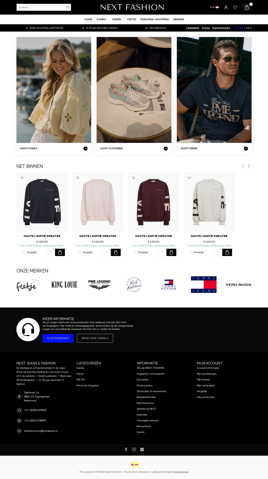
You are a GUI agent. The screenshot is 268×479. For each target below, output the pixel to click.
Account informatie (208, 368)
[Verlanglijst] (235, 7)
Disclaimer (143, 379)
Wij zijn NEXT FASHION (150, 368)
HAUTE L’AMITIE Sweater (42, 236)
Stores (206, 28)
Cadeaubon (192, 28)
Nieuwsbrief (144, 426)
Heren (116, 19)
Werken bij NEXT (147, 409)
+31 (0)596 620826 (35, 410)
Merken (178, 19)
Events (141, 432)
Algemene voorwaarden (151, 374)
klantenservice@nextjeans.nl (41, 431)
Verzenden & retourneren (151, 391)
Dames (101, 19)
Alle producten (205, 397)
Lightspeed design (161, 471)
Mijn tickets (203, 379)
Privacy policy (144, 385)
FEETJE (131, 19)
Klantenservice (221, 28)
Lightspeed (143, 471)
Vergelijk (32, 252)
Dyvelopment (181, 471)
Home (88, 19)
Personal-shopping (154, 19)
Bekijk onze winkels (95, 338)
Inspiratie (142, 414)
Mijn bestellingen (207, 374)
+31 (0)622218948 (35, 420)
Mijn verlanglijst (206, 385)
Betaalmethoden (146, 397)
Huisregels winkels (148, 420)
